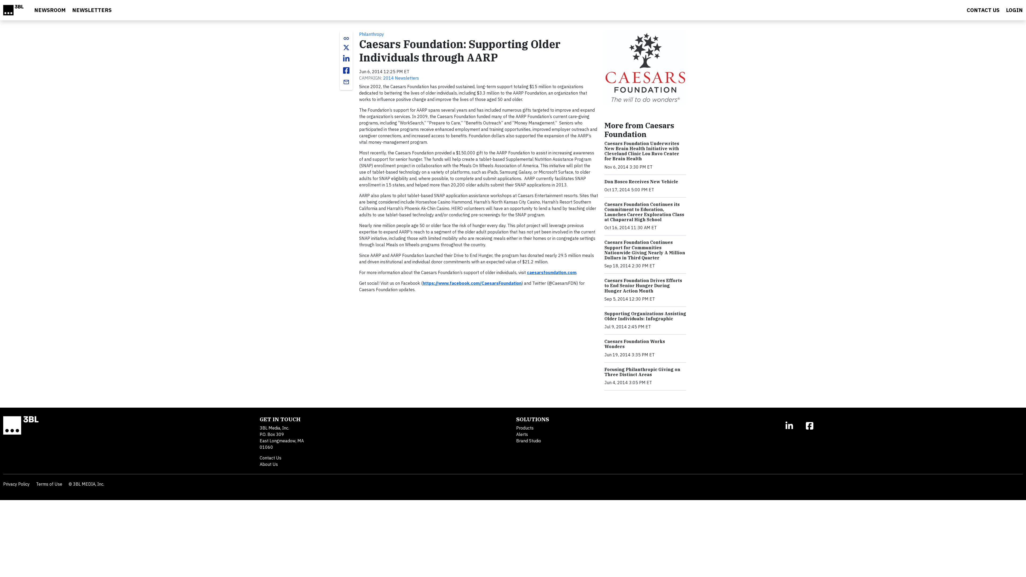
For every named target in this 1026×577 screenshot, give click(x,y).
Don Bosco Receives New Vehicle (641, 181)
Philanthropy (371, 34)
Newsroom (50, 10)
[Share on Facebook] (346, 70)
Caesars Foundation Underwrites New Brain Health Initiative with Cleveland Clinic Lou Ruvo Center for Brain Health (641, 151)
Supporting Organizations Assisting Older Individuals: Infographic (645, 316)
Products (525, 428)
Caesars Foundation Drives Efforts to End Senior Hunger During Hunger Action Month (643, 285)
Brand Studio (528, 440)
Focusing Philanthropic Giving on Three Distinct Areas (642, 372)
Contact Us (270, 458)
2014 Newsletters (401, 78)
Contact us (983, 10)
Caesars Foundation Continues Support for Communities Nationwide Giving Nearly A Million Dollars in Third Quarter (644, 250)
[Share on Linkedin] (346, 58)
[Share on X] (346, 47)
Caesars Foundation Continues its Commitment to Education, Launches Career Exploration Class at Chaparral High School (644, 212)
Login (1014, 10)
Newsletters (92, 10)
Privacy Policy (16, 484)
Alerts (522, 434)
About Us (269, 464)
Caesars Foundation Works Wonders (634, 344)
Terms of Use (49, 484)
